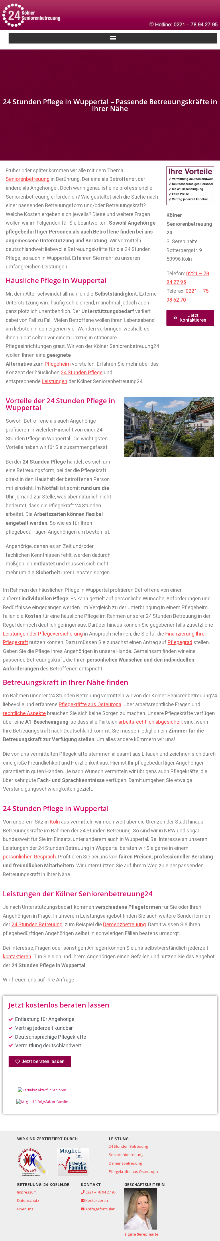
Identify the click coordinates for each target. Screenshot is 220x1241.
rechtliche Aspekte (24, 713)
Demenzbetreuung (124, 924)
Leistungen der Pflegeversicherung (43, 634)
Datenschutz (28, 1200)
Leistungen (54, 381)
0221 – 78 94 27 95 (100, 1192)
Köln (55, 822)
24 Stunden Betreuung (36, 924)
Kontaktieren (96, 1200)
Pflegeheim (58, 364)
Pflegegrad (180, 642)
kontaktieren (17, 956)
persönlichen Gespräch (29, 857)
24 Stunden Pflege (82, 372)
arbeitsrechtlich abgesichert (151, 722)
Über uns (25, 1209)
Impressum (27, 1192)
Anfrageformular (100, 1209)
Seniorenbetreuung (28, 179)
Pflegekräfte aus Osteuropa (90, 704)
